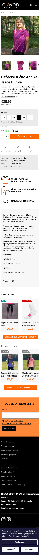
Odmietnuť (10, 549)
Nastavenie (19, 542)
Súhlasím (29, 549)
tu (28, 536)
